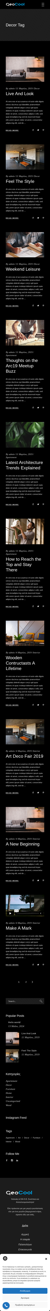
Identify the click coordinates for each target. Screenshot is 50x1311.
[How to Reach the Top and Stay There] (25, 531)
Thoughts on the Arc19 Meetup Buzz (22, 366)
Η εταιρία (25, 1239)
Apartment (10, 1138)
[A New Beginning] (25, 819)
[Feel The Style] (25, 157)
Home (9, 1093)
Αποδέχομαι (25, 1291)
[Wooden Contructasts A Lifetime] (25, 633)
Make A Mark (19, 928)
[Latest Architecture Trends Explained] (25, 435)
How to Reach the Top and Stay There (23, 564)
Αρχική (25, 1234)
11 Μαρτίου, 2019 (24, 88)
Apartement (11, 355)
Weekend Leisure (23, 269)
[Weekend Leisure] (25, 244)
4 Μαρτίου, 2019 (24, 652)
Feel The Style (20, 181)
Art (19, 1138)
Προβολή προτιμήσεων (25, 1305)
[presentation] (9, 731)
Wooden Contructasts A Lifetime (20, 663)
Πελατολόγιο (25, 1244)
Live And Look (20, 93)
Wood (8, 1105)
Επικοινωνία (25, 1249)
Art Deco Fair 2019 (24, 756)
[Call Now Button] (6, 1305)
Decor (37, 88)
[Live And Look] (25, 69)
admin (12, 88)
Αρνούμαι (25, 1298)
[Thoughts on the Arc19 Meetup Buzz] (25, 333)
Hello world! (14, 1022)
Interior (36, 652)
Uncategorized (13, 1101)
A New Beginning (22, 843)
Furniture (10, 1089)
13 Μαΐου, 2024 (16, 1026)
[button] (46, 1259)
